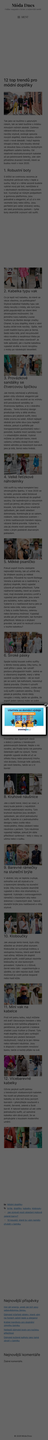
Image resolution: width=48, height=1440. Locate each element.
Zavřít (45, 705)
